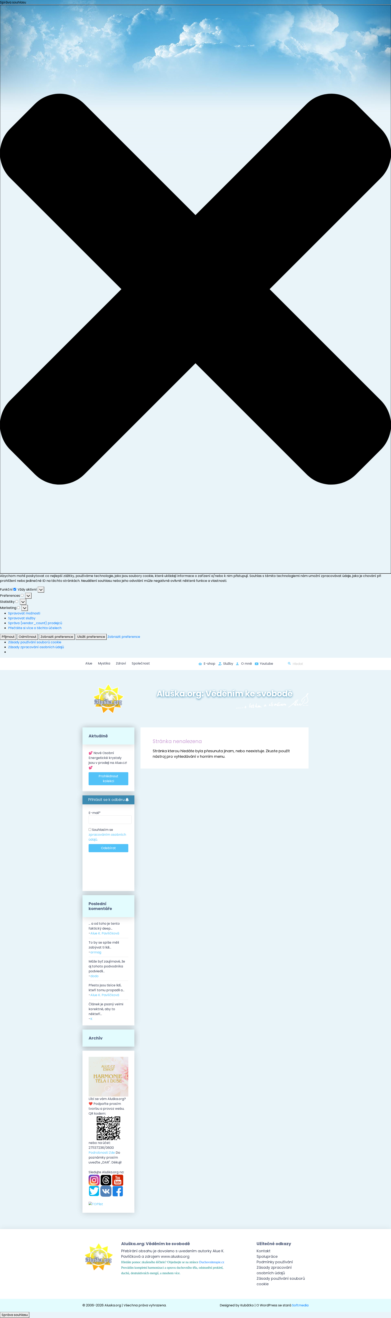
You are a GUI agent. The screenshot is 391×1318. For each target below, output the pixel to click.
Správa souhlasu (15, 1315)
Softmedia (300, 1305)
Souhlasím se (107, 834)
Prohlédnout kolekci (108, 778)
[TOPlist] (96, 1204)
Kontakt (263, 1250)
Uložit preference (91, 636)
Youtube (266, 663)
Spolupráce (267, 1256)
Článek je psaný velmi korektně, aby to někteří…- (106, 1011)
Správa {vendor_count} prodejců (35, 623)
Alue (88, 663)
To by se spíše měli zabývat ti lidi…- (104, 947)
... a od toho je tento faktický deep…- (104, 928)
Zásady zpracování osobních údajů (36, 647)
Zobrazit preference (57, 636)
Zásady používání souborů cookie (34, 642)
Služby (228, 663)
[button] (195, 289)
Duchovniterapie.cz (211, 1262)
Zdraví (121, 663)
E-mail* (95, 812)
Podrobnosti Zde (102, 1152)
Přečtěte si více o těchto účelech (35, 628)
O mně (246, 663)
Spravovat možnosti (24, 613)
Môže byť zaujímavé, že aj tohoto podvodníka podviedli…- (107, 968)
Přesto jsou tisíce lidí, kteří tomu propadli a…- (106, 990)
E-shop (209, 663)
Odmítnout (27, 636)
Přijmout (8, 636)
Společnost (141, 663)
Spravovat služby (21, 618)
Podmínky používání (275, 1261)
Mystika (104, 663)
